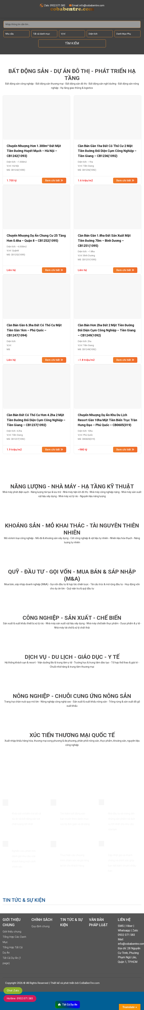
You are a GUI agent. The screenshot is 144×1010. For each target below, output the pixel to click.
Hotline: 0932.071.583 (20, 998)
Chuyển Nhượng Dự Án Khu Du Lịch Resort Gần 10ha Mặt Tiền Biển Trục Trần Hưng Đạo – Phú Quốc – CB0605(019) (107, 420)
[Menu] (6, 9)
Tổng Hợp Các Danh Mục (14, 939)
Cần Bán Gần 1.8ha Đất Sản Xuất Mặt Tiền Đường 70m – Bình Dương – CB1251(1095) (104, 241)
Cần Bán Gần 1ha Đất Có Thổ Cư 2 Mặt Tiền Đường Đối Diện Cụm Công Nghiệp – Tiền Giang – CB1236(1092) (107, 151)
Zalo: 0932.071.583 (55, 5)
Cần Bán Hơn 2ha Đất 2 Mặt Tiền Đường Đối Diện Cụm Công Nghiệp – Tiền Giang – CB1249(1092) (107, 330)
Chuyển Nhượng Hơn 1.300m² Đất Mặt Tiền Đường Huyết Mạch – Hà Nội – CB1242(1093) (34, 151)
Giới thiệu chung (12, 931)
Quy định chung (40, 926)
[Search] (139, 11)
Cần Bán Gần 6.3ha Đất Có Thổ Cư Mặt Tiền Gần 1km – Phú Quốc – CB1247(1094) (34, 330)
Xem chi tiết (52, 180)
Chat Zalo (13, 990)
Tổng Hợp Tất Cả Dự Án (12, 950)
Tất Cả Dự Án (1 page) (12, 960)
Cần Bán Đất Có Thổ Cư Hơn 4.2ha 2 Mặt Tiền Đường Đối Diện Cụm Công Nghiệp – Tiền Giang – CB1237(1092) (36, 420)
